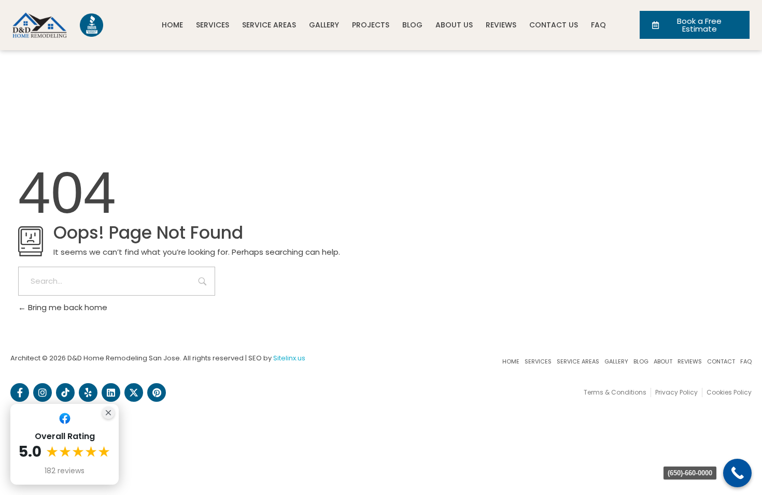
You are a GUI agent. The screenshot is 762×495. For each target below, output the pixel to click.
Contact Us (553, 25)
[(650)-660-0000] (737, 473)
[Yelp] (88, 392)
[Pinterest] (156, 392)
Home (172, 25)
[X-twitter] (133, 392)
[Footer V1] (65, 392)
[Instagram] (42, 392)
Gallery (324, 25)
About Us (454, 25)
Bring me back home (66, 307)
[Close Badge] (108, 412)
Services (212, 25)
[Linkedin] (111, 392)
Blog (412, 25)
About (663, 361)
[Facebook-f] (19, 392)
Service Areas (269, 25)
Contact (721, 361)
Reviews (501, 25)
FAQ (598, 25)
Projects (370, 25)
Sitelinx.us (289, 358)
